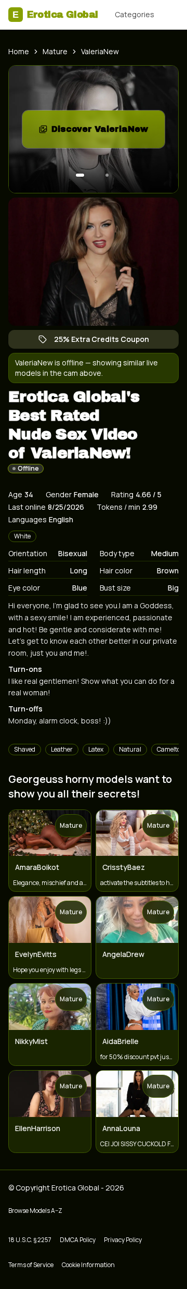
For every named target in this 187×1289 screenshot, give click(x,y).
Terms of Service (31, 1264)
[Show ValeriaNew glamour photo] (107, 175)
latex (95, 749)
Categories (134, 14)
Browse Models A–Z (35, 1210)
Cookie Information (88, 1264)
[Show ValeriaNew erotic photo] (80, 175)
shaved (24, 749)
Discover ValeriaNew (108, 132)
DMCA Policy (78, 1239)
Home (18, 51)
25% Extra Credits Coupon (106, 341)
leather (62, 749)
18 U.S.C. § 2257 (29, 1239)
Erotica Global (55, 14)
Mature (55, 51)
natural (130, 749)
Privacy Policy (123, 1239)
